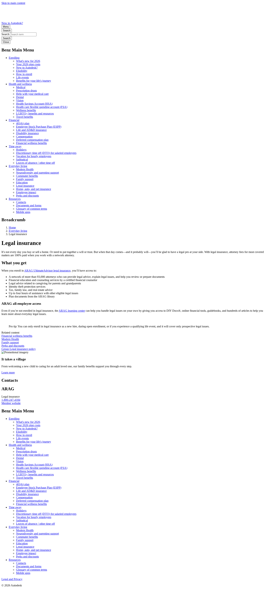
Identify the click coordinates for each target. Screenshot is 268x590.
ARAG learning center (72, 310)
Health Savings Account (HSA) (34, 103)
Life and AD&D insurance (31, 129)
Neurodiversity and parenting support (37, 172)
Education (22, 182)
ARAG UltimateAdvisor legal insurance (47, 270)
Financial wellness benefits (31, 143)
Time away (15, 146)
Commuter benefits (27, 175)
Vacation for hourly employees (33, 156)
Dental (20, 97)
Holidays (21, 149)
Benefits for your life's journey (33, 80)
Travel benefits (24, 116)
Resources (15, 198)
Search (6, 30)
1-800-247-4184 (10, 399)
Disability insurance (27, 133)
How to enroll (24, 74)
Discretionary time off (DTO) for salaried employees (46, 152)
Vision (20, 100)
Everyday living (18, 166)
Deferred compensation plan (32, 139)
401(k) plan (22, 123)
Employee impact (26, 192)
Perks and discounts (27, 195)
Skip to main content (13, 3)
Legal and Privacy (11, 579)
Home (12, 227)
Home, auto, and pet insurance (33, 189)
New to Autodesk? (12, 23)
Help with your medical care (32, 93)
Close (6, 42)
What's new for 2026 (28, 61)
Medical (20, 87)
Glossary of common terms (31, 208)
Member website (11, 403)
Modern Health (25, 169)
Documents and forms (28, 205)
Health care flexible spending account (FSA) (41, 107)
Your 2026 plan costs (28, 64)
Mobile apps (23, 212)
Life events (22, 77)
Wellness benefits (26, 110)
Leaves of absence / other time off (35, 162)
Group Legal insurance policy (18, 349)
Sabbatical (22, 159)
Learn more (8, 372)
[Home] (134, 19)
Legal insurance (25, 185)
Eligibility (21, 70)
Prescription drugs (26, 90)
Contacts (21, 202)
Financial (14, 120)
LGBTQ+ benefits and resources (35, 113)
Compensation (24, 136)
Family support (24, 179)
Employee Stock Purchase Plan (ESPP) (38, 126)
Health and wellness (20, 84)
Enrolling (14, 57)
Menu (6, 26)
